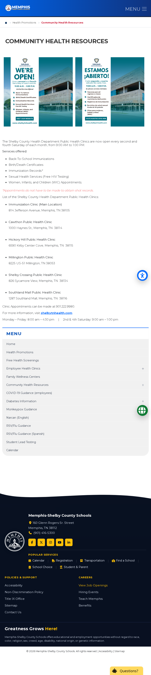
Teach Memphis (91, 599)
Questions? (129, 671)
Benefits (85, 605)
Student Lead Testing (21, 442)
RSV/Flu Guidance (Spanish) (25, 434)
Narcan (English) (17, 417)
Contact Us (13, 612)
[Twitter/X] (41, 542)
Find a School (125, 560)
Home (10, 344)
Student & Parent (76, 567)
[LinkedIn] (69, 542)
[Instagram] (50, 542)
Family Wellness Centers (23, 377)
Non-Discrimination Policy (24, 592)
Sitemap (11, 605)
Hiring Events (88, 592)
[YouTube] (59, 542)
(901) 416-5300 (44, 533)
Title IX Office (15, 599)
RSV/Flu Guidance (18, 426)
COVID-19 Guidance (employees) (29, 393)
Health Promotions (24, 22)
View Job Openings (93, 585)
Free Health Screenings (22, 360)
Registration (64, 560)
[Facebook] (32, 542)
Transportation (94, 560)
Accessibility (13, 585)
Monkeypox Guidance (21, 409)
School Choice (42, 567)
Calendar (12, 450)
